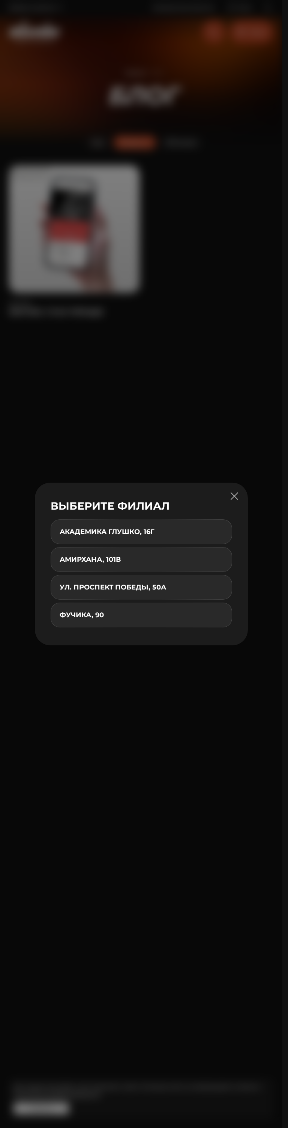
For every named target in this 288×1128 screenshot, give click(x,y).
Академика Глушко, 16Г (107, 532)
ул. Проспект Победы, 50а (113, 587)
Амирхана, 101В (90, 559)
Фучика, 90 (82, 615)
